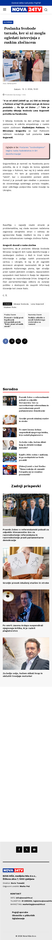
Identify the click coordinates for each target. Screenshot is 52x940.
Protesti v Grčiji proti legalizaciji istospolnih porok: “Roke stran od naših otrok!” (13, 322)
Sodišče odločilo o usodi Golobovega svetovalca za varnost (36, 321)
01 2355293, (27, 901)
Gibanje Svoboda (21, 304)
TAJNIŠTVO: (16, 901)
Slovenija (8, 22)
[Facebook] (5, 341)
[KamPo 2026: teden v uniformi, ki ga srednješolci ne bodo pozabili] (10, 457)
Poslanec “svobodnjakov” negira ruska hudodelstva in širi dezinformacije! (25, 150)
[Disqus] (26, 724)
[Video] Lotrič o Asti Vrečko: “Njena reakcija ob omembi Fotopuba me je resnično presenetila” (32, 470)
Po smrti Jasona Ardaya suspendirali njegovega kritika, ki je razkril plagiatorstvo (33, 432)
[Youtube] (34, 850)
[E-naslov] (18, 341)
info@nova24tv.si (24, 898)
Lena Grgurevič (37, 304)
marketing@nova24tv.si (34, 904)
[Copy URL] (24, 341)
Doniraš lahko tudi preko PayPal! (26, 3)
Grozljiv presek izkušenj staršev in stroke (34, 420)
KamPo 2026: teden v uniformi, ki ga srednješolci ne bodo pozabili (33, 457)
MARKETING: (16, 904)
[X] (12, 341)
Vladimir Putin (10, 307)
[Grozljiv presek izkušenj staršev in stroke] (10, 420)
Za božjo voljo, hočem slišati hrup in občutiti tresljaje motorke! (32, 445)
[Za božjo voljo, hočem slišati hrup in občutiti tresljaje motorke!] (10, 445)
